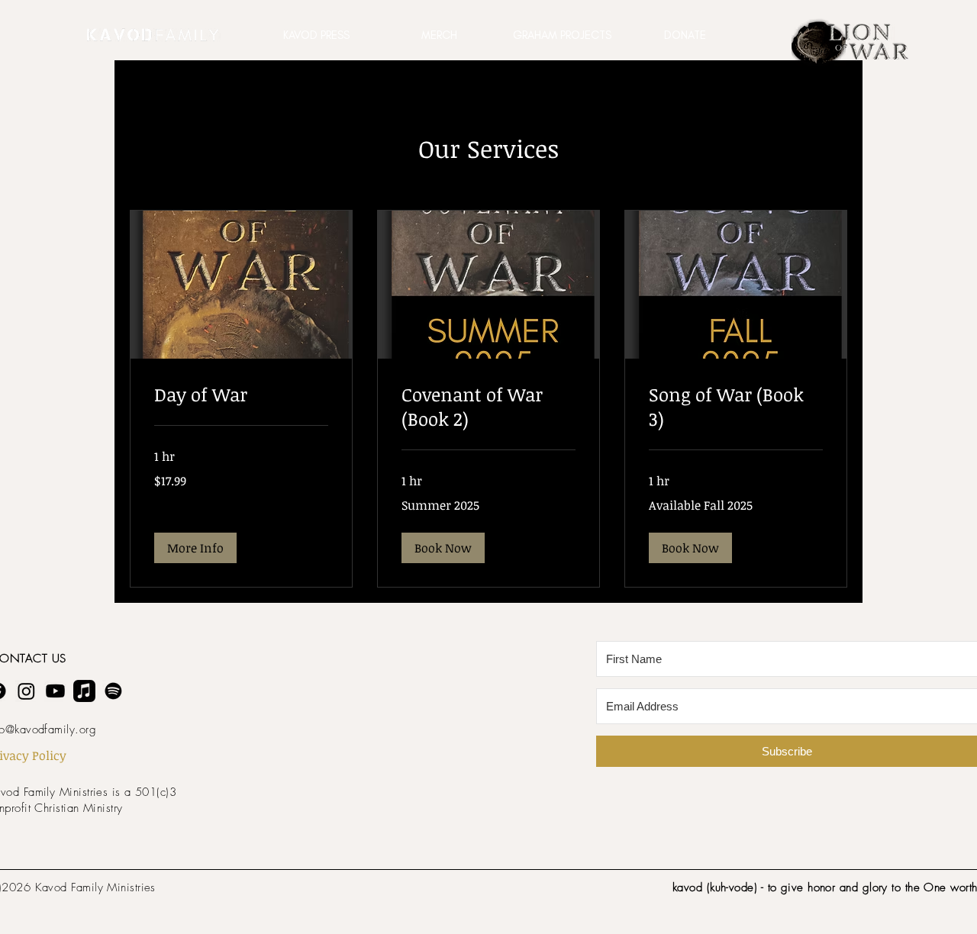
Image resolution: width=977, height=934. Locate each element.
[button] (316, 35)
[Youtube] (55, 691)
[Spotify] (113, 691)
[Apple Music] (84, 691)
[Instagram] (26, 691)
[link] (241, 394)
